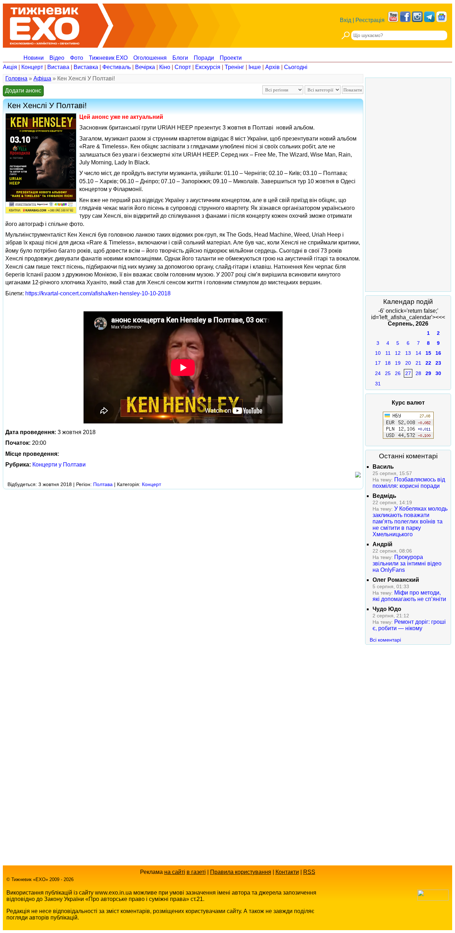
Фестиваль (116, 67)
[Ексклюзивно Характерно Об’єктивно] (44, 24)
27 (408, 373)
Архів (272, 67)
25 (388, 373)
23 (438, 363)
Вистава (58, 67)
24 (378, 373)
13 (408, 353)
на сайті (174, 872)
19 (398, 363)
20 (408, 363)
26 (398, 373)
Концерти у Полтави (59, 465)
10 (378, 353)
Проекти (231, 58)
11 (388, 353)
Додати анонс (23, 91)
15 (428, 353)
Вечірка (145, 67)
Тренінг (234, 67)
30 (438, 373)
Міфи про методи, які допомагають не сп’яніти (409, 596)
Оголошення (150, 58)
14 (418, 353)
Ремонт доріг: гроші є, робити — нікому (409, 625)
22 (428, 363)
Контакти (287, 872)
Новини (33, 58)
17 (378, 363)
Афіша (42, 78)
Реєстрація (370, 20)
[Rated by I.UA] (433, 899)
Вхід (345, 20)
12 (398, 353)
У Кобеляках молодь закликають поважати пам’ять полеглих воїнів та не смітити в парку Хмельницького (410, 521)
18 (388, 363)
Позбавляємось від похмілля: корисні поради (409, 482)
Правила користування (240, 872)
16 (438, 353)
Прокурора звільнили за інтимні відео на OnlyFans (407, 563)
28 (418, 373)
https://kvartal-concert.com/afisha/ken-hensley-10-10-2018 (98, 293)
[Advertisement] (132, 507)
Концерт (32, 67)
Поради (204, 58)
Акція (10, 67)
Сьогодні (295, 67)
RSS (309, 872)
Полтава (103, 484)
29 (428, 373)
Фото (76, 58)
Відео (56, 58)
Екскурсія (207, 67)
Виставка (86, 67)
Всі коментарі (385, 640)
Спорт (183, 67)
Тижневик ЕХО (108, 58)
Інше (254, 67)
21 (418, 363)
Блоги (180, 58)
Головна (16, 78)
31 (378, 383)
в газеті (196, 872)
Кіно (164, 67)
